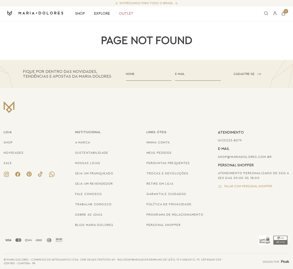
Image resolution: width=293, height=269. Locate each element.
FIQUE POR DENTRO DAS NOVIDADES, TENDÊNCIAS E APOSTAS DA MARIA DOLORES (67, 73)
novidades (14, 152)
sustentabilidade (91, 152)
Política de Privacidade (169, 204)
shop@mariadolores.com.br (245, 157)
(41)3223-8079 (230, 140)
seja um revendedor (94, 183)
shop (8, 142)
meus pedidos (159, 152)
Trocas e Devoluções (167, 173)
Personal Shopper (163, 225)
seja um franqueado (94, 173)
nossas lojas (87, 163)
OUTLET (126, 13)
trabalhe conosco (93, 204)
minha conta (158, 142)
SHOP (80, 13)
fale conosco (88, 194)
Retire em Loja (160, 183)
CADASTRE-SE (244, 74)
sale (8, 163)
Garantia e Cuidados (166, 194)
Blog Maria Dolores (94, 225)
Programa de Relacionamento (174, 214)
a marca (82, 142)
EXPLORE (102, 13)
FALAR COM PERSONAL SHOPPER (248, 186)
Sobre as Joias (89, 214)
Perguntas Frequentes (168, 163)
